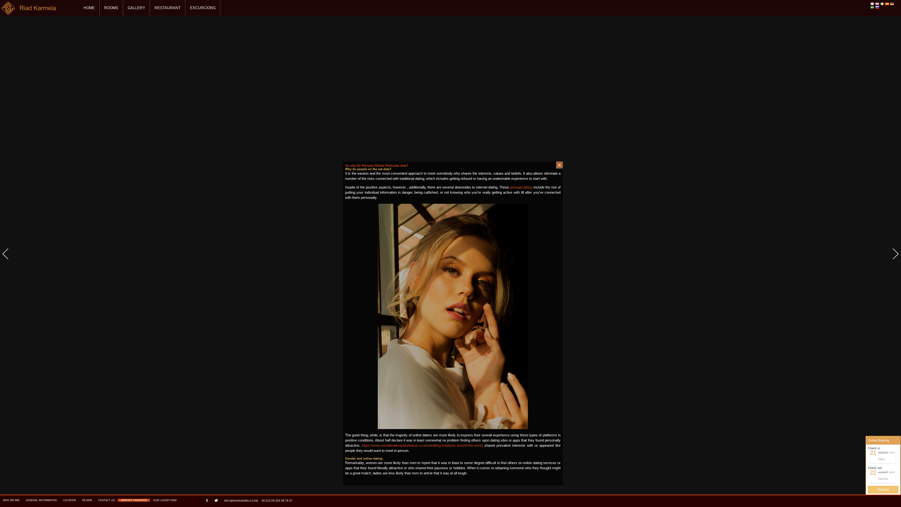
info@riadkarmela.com (241, 500)
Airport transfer (134, 500)
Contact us (106, 500)
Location (69, 500)
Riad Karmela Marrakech (29, 10)
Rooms (111, 8)
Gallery (136, 8)
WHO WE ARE (11, 500)
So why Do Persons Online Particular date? (376, 165)
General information (41, 500)
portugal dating (521, 187)
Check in (874, 448)
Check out (875, 468)
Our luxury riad (165, 500)
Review (87, 500)
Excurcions (203, 8)
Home (89, 8)
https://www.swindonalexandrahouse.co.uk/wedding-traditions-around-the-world (422, 445)
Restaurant (168, 8)
